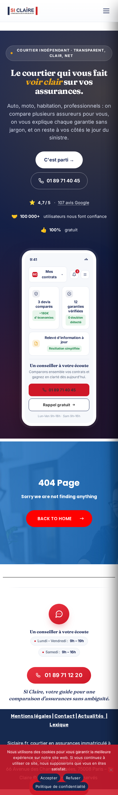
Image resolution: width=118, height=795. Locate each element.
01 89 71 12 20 (63, 675)
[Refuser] (111, 770)
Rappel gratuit (56, 405)
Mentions (22, 716)
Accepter (48, 778)
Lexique (59, 724)
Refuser (73, 778)
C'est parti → (59, 160)
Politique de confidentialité (60, 786)
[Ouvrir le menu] (106, 10)
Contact (64, 716)
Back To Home (55, 519)
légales (42, 716)
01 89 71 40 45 (63, 181)
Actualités (90, 716)
